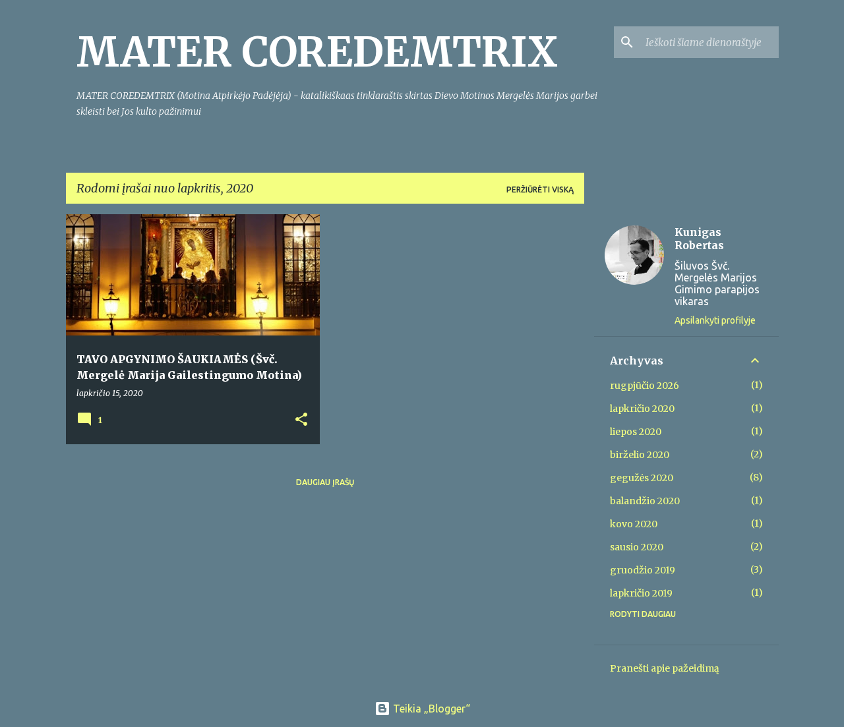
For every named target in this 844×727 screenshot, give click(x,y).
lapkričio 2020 (642, 409)
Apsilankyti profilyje (715, 320)
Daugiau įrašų (325, 482)
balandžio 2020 (645, 501)
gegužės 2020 (641, 478)
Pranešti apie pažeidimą (664, 668)
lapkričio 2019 (641, 593)
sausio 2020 (636, 547)
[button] (301, 420)
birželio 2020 (639, 455)
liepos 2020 (635, 432)
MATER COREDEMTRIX (317, 52)
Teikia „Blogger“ (430, 708)
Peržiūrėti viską (540, 189)
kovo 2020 (633, 524)
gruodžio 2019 (642, 570)
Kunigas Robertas (699, 238)
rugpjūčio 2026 (644, 386)
